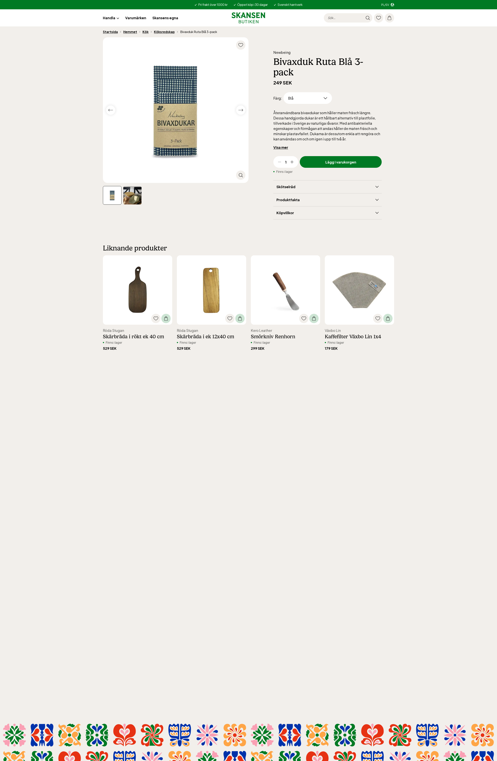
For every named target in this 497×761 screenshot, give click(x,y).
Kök (145, 32)
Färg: (277, 98)
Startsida (110, 32)
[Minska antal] (279, 162)
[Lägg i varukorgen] (166, 318)
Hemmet (130, 32)
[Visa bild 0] (112, 195)
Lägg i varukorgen (340, 162)
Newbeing (282, 52)
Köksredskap (164, 32)
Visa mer (280, 147)
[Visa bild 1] (132, 195)
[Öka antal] (292, 162)
